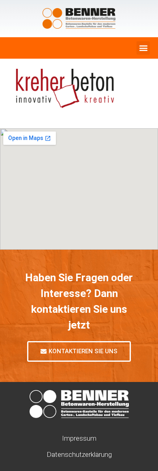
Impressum (79, 438)
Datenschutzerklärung (79, 454)
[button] (143, 48)
